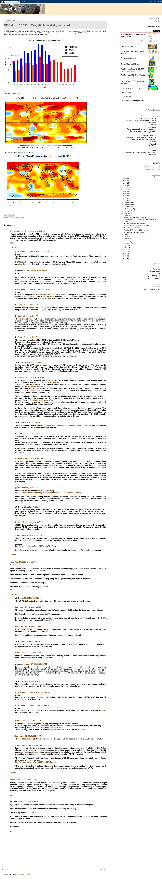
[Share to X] (9, 216)
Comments (150, 170)
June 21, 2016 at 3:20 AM (32, 745)
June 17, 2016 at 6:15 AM (30, 681)
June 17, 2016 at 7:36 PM (28, 337)
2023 (125, 185)
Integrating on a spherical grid (134, 232)
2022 (125, 187)
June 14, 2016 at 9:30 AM (39, 251)
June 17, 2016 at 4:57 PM (26, 780)
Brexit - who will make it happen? (135, 217)
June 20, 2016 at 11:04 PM (31, 736)
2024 (125, 183)
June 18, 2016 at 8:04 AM (30, 507)
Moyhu (9, 152)
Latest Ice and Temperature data (132, 41)
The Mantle (152, 146)
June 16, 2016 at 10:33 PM (25, 562)
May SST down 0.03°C (132, 228)
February (128, 241)
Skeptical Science (149, 136)
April (126, 236)
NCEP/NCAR (20, 262)
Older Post (103, 870)
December (128, 202)
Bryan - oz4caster (17, 231)
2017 (125, 198)
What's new (152, 127)
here (93, 294)
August (127, 211)
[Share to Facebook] (11, 216)
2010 (125, 256)
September (129, 209)
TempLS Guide (126, 96)
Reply (12, 243)
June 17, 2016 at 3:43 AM (30, 642)
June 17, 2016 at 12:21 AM (30, 598)
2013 (125, 249)
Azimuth (153, 144)
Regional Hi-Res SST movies (131, 88)
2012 (125, 251)
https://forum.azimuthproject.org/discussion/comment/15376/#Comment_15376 (48, 493)
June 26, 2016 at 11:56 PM (28, 802)
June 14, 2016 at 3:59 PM (36, 270)
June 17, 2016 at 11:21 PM (30, 362)
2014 (125, 247)
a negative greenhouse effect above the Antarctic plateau (66, 425)
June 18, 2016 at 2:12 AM (28, 434)
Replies (15, 248)
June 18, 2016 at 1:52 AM (30, 422)
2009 (125, 258)
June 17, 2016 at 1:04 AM (30, 607)
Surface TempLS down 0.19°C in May (137, 226)
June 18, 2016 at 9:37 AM (33, 522)
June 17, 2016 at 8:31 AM (39, 692)
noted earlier (81, 31)
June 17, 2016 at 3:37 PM (39, 706)
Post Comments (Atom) (21, 874)
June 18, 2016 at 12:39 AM (33, 377)
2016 (125, 200)
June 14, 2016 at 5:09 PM (39, 290)
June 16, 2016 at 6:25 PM (28, 316)
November (128, 204)
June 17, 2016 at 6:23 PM (31, 721)
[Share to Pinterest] (14, 216)
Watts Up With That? (148, 119)
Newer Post (6, 870)
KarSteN (18, 377)
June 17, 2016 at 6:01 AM (36, 664)
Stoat (154, 150)
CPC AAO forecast (52, 382)
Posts (148, 166)
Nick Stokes (20, 251)
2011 (125, 254)
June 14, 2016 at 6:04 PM (28, 305)
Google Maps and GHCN (130, 64)
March (127, 239)
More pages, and (132, 100)
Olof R (17, 653)
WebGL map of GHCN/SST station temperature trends (133, 76)
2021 (125, 189)
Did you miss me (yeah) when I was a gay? (141, 152)
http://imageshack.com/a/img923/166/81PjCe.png (35, 762)
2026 (125, 178)
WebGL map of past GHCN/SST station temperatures (132, 70)
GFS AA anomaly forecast (33, 386)
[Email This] (5, 216)
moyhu (9, 8)
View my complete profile (151, 289)
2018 (125, 196)
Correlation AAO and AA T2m (42, 400)
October (128, 207)
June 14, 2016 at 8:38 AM (35, 231)
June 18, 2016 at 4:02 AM (33, 459)
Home (55, 870)
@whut (18, 488)
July (126, 213)
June (126, 215)
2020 (125, 191)
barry (12, 562)
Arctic (40, 294)
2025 (125, 181)
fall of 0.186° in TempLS (64, 31)
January (128, 243)
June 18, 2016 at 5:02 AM (32, 488)
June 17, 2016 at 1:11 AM (30, 626)
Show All (157, 158)
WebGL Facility (126, 92)
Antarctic (51, 294)
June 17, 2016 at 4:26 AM (31, 653)
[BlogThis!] (7, 216)
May (126, 234)
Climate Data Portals (128, 46)
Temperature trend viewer (130, 58)
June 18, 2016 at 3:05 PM (32, 535)
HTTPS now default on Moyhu (134, 223)
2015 (125, 245)
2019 (125, 194)
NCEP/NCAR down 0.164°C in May (136, 230)
